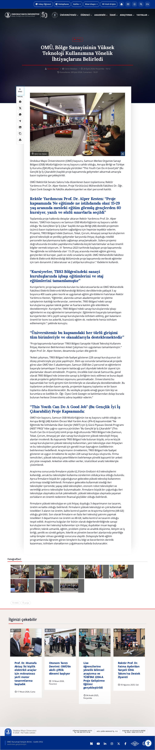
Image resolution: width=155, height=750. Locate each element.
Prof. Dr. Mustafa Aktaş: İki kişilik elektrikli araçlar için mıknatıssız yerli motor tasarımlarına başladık (26, 673)
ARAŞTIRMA (126, 14)
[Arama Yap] (141, 4)
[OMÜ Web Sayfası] (26, 15)
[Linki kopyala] (20, 133)
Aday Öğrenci (44, 4)
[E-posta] (128, 4)
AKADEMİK (100, 14)
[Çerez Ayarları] (144, 743)
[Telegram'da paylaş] (20, 120)
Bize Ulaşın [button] (90, 4)
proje (78, 39)
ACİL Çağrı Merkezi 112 (107, 731)
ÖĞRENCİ (85, 14)
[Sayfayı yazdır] (20, 139)
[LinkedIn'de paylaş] (20, 127)
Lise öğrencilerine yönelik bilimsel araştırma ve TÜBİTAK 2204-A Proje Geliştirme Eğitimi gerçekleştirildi (94, 675)
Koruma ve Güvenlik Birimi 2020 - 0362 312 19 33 (133, 731)
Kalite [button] (76, 4)
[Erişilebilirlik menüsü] (148, 743)
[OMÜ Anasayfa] (121, 4)
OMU (17, 603)
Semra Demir (53, 68)
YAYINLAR (142, 14)
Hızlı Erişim (110, 4)
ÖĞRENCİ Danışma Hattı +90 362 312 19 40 (82, 731)
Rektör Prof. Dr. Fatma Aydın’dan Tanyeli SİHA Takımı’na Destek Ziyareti (129, 670)
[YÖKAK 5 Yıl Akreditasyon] (55, 15)
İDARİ (113, 14)
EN (147, 4)
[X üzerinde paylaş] (20, 108)
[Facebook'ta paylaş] (20, 101)
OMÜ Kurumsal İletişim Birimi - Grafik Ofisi (25, 742)
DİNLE (20, 92)
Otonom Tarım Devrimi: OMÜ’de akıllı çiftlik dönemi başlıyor (60, 668)
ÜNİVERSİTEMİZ (68, 14)
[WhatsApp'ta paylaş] (20, 114)
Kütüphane (63, 4)
